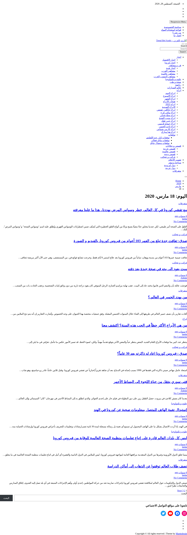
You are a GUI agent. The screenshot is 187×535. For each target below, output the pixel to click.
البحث (184, 493)
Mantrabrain (181, 533)
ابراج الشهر (170, 98)
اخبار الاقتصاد (168, 60)
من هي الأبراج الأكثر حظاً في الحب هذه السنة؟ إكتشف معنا (144, 325)
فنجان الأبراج (169, 101)
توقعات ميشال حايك (159, 143)
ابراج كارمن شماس (166, 129)
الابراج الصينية (168, 107)
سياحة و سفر (174, 162)
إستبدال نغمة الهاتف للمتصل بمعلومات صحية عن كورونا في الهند (140, 410)
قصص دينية (169, 154)
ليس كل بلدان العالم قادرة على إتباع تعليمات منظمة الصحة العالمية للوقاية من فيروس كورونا (120, 438)
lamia (184, 219)
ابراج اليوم (170, 93)
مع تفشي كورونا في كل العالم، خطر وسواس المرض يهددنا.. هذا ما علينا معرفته (130, 210)
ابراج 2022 (170, 104)
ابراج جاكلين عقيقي (166, 110)
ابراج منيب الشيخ (167, 118)
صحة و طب (175, 82)
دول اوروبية (169, 165)
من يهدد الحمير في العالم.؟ (167, 297)
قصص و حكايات (173, 146)
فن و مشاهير (175, 65)
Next (179, 490)
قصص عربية (169, 148)
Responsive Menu (178, 22)
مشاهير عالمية (168, 73)
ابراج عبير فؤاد (168, 121)
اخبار (178, 57)
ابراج (179, 90)
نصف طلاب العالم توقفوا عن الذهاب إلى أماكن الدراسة (147, 466)
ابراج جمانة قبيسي (166, 123)
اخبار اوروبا (170, 62)
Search (184, 46)
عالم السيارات (174, 87)
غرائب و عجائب (167, 157)
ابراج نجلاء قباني (167, 115)
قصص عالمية (168, 151)
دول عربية (170, 168)
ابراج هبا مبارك (168, 132)
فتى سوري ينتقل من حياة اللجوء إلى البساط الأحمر (150, 382)
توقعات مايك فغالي (160, 140)
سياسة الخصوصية (172, 27)
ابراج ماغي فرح (168, 112)
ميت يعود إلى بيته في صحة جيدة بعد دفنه (157, 269)
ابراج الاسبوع (169, 96)
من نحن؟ (176, 32)
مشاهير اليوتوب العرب (164, 76)
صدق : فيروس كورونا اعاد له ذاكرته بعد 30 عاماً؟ (152, 353)
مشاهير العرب (168, 71)
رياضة (178, 85)
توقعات (171, 135)
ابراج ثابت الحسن (167, 126)
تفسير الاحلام (174, 160)
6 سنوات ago (181, 216)
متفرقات (177, 171)
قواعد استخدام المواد (171, 30)
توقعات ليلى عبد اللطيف (157, 137)
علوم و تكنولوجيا (173, 79)
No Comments (180, 221)
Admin (184, 278)
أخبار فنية (170, 68)
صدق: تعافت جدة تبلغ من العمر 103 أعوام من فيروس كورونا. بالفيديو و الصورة (130, 241)
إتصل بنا (177, 35)
